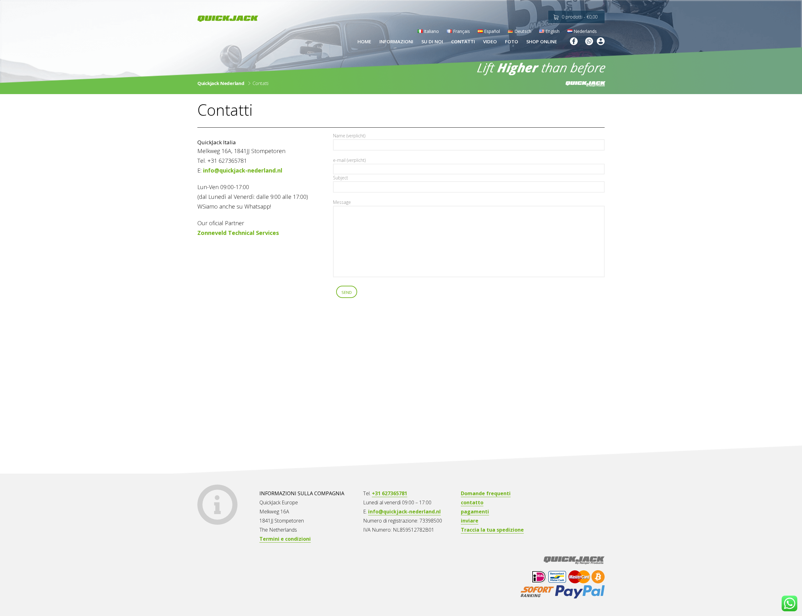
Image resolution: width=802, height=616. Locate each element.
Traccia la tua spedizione (492, 529)
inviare (469, 520)
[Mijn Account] (601, 42)
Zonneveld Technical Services (238, 232)
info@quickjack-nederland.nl (242, 170)
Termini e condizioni (285, 538)
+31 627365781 (389, 493)
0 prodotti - (579, 17)
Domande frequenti (486, 493)
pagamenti (475, 511)
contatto (472, 502)
